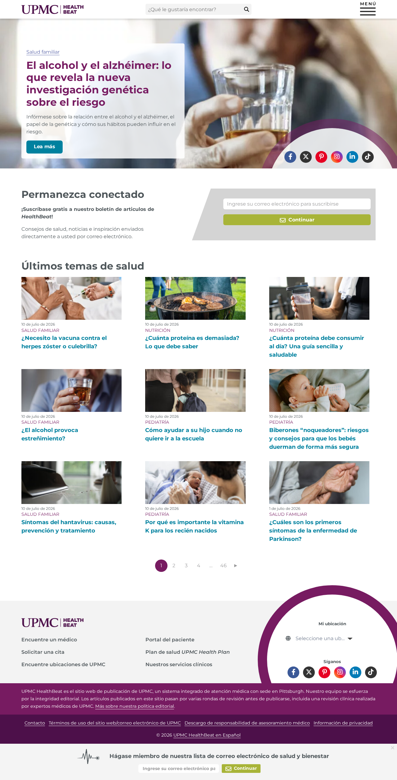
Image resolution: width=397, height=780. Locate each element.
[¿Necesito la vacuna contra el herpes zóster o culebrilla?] (71, 298)
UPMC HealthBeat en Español (207, 735)
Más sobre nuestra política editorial (134, 706)
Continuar (300, 220)
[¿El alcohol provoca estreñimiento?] (71, 390)
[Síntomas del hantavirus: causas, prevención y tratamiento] (71, 482)
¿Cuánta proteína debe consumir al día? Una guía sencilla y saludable (316, 346)
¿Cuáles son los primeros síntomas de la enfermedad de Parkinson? (313, 530)
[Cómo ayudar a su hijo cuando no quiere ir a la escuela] (195, 390)
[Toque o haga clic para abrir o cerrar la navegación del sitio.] (368, 11)
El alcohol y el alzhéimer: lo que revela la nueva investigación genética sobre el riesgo (99, 83)
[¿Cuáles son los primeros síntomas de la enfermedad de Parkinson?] (319, 482)
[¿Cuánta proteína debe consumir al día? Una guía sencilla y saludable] (319, 298)
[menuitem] (290, 157)
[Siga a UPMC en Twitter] (306, 157)
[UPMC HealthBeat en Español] (52, 9)
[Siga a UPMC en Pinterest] (321, 157)
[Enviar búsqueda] (247, 9)
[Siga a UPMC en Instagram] (337, 157)
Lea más (44, 146)
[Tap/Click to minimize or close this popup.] (394, 747)
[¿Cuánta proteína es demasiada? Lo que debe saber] (195, 298)
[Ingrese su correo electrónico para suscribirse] (297, 203)
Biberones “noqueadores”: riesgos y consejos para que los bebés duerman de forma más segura (319, 438)
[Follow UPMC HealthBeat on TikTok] (368, 157)
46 (223, 565)
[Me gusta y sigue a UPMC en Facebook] (290, 157)
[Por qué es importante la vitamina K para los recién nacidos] (195, 482)
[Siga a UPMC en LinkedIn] (352, 157)
